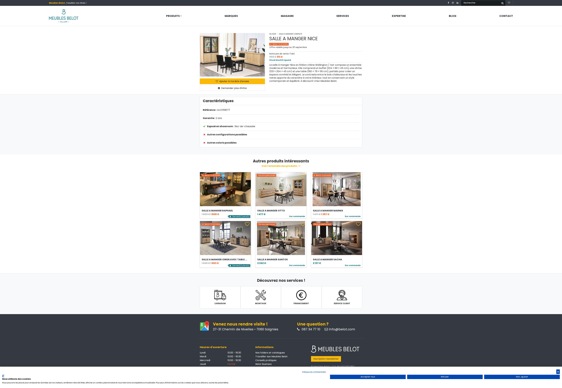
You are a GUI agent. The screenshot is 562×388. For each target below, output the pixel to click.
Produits (173, 16)
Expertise (399, 16)
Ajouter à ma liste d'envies (234, 81)
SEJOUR (272, 34)
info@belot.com (342, 329)
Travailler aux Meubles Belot (271, 356)
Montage (260, 303)
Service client (342, 303)
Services (342, 16)
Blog (452, 16)
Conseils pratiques (265, 360)
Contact (506, 16)
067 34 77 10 (310, 329)
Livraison (220, 303)
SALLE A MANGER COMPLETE (290, 34)
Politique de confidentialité (314, 372)
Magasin (287, 16)
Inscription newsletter (326, 358)
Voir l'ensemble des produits (279, 166)
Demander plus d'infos (234, 88)
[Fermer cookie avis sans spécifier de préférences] (558, 371)
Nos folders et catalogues (270, 352)
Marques (231, 16)
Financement (301, 303)
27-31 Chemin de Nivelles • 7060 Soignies (245, 329)
